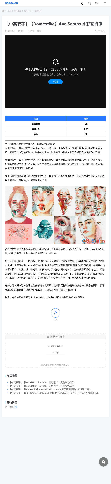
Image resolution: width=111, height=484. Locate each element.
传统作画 (37, 11)
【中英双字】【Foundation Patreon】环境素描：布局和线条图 (41, 385)
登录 (16, 407)
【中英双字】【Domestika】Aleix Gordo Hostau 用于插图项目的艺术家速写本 (50, 389)
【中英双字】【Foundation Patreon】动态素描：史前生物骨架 (41, 382)
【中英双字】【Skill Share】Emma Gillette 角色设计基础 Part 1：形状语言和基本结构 (54, 392)
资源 (9, 11)
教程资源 (17, 11)
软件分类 (27, 11)
